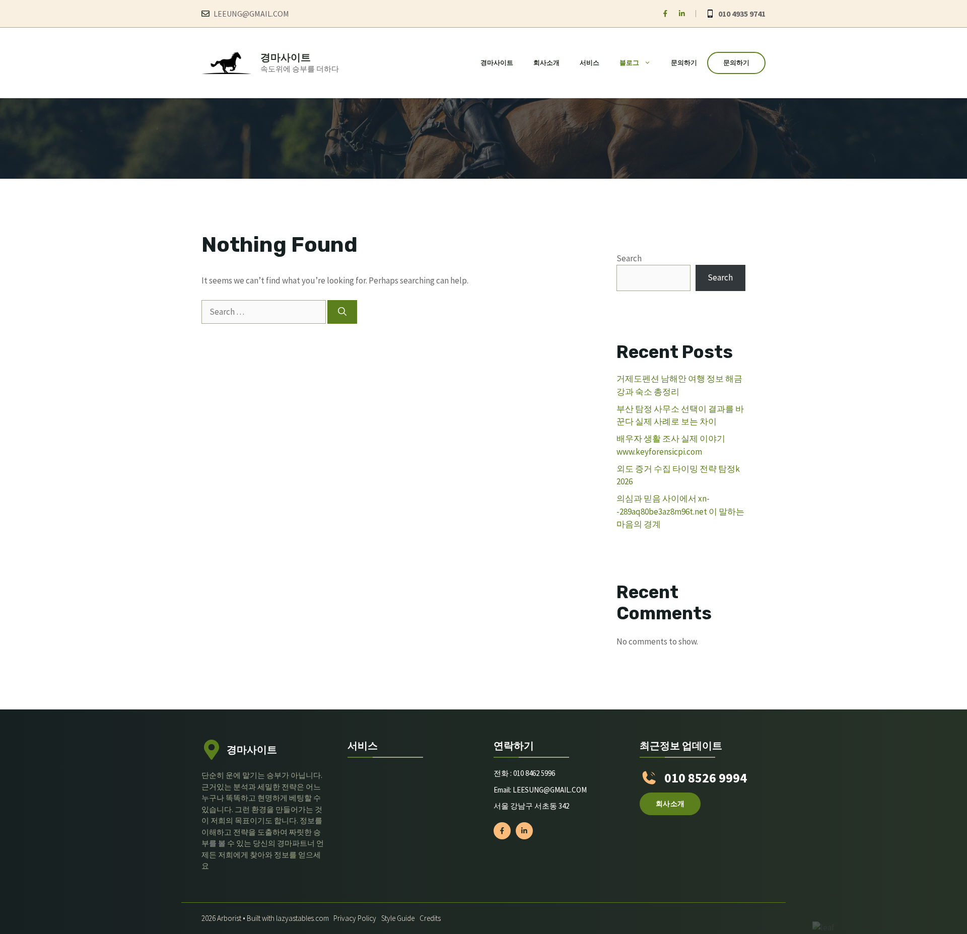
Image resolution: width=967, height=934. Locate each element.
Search (629, 258)
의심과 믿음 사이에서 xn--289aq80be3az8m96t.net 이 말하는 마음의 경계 (680, 511)
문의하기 (684, 62)
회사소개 (546, 62)
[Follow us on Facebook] (665, 13)
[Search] (342, 312)
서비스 (589, 62)
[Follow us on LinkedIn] (681, 13)
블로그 (629, 62)
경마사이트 (285, 57)
